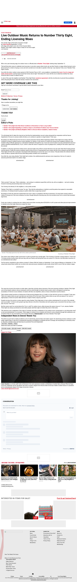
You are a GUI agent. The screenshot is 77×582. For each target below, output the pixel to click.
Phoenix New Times (11, 568)
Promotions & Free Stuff (49, 533)
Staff (58, 537)
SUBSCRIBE (6, 109)
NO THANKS (13, 109)
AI (50, 576)
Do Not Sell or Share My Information (38, 579)
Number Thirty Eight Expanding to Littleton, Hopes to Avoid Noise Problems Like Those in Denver (31, 127)
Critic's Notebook (6, 32)
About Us (59, 533)
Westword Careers (61, 538)
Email (3, 90)
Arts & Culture (33, 537)
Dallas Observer (10, 561)
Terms (15, 96)
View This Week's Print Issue (11, 554)
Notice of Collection (7, 96)
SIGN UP (5, 94)
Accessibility (41, 576)
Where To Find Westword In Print (13, 558)
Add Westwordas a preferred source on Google (11, 53)
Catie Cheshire (7, 44)
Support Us (68, 22)
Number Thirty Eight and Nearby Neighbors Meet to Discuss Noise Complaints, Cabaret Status (30, 129)
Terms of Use (46, 538)
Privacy (20, 96)
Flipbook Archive (61, 540)
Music (31, 538)
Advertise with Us (47, 535)
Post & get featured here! (66, 498)
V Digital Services (10, 570)
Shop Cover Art (61, 542)
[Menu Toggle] (2, 22)
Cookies (31, 576)
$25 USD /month (16, 328)
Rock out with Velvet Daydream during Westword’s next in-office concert (38, 26)
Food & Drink (33, 535)
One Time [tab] (4, 323)
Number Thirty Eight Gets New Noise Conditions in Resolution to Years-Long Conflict (28, 125)
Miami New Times (10, 566)
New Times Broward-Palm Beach (11, 564)
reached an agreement (41, 78)
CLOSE (3, 120)
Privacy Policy (46, 540)
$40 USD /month (26, 328)
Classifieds (46, 537)
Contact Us (59, 535)
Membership (60, 544)
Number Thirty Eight (43, 63)
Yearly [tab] (15, 323)
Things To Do (33, 540)
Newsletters (33, 542)
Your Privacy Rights (62, 576)
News (31, 533)
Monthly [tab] (10, 323)
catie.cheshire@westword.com (10, 388)
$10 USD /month (6, 328)
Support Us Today (6, 332)
